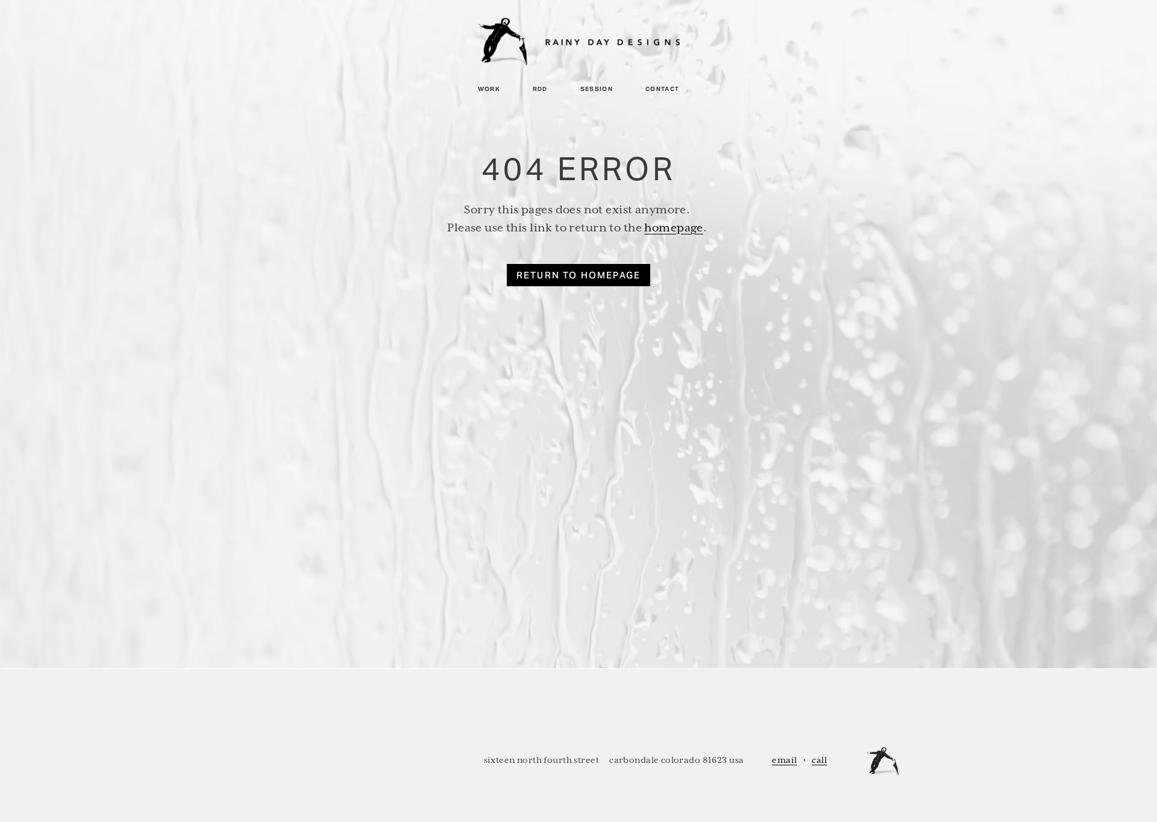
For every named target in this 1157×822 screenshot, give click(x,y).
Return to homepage (578, 275)
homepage (673, 227)
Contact (662, 89)
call (819, 760)
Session (596, 89)
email (784, 760)
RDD (540, 89)
